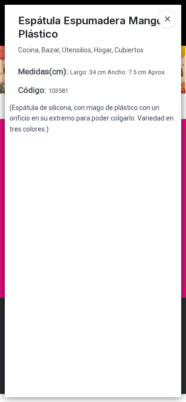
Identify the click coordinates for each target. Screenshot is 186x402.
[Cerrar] (167, 19)
